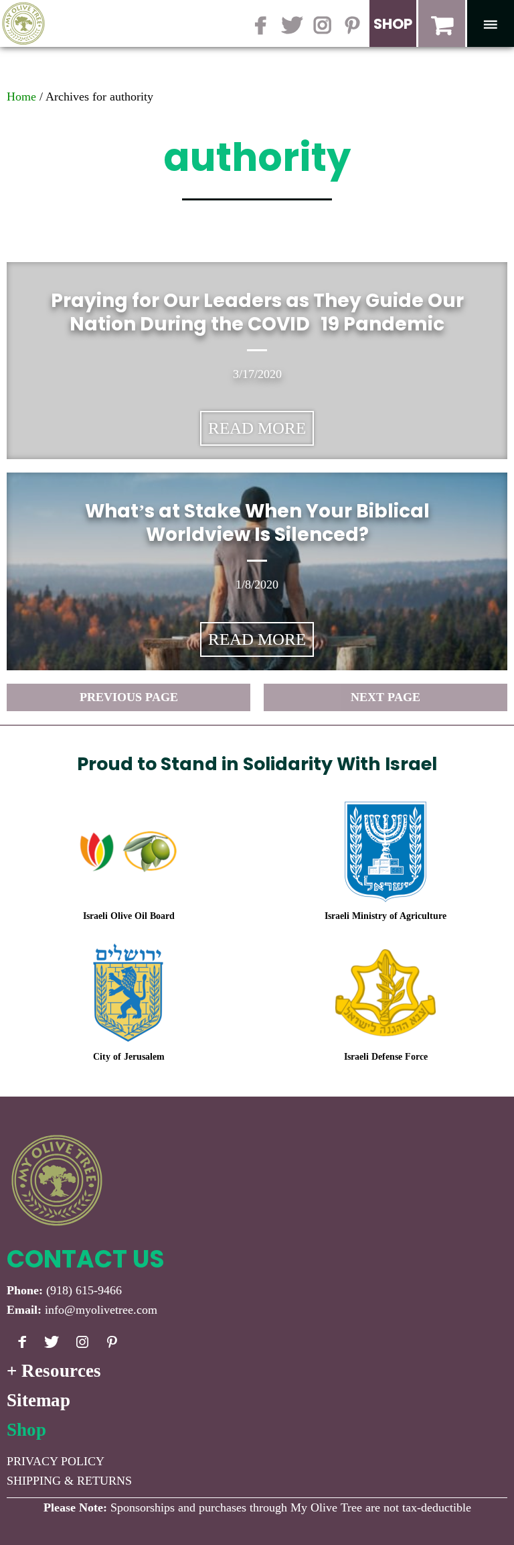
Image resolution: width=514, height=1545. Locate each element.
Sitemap (38, 1400)
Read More (257, 428)
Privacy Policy (55, 1461)
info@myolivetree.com (101, 1309)
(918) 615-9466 (84, 1290)
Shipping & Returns (69, 1480)
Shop (26, 1430)
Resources (61, 1371)
